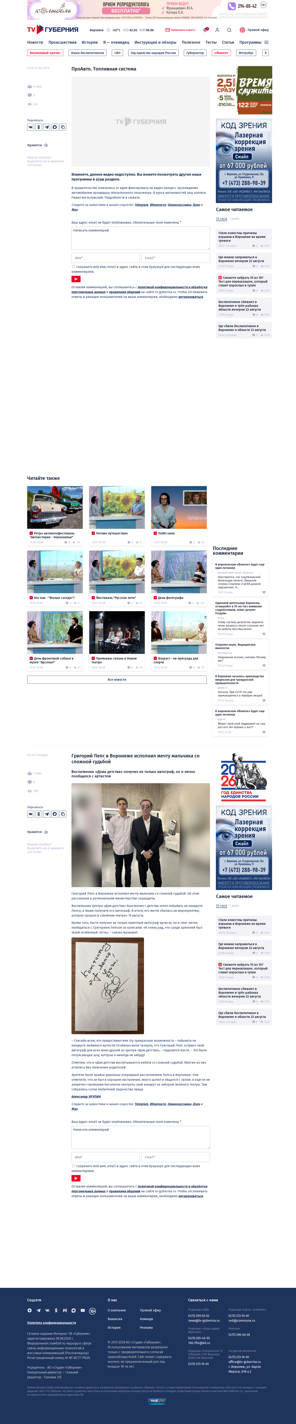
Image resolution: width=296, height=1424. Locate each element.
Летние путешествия (112, 533)
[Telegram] (38, 1311)
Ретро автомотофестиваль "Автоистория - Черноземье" (52, 535)
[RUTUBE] (65, 1311)
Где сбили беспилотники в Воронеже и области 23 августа (242, 328)
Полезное (191, 42)
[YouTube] (82, 1311)
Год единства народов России (153, 53)
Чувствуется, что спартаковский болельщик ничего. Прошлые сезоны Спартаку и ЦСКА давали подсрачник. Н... (239, 582)
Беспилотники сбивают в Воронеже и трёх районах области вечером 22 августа (239, 305)
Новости (35, 42)
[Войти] (217, 30)
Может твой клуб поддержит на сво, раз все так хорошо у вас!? (241, 725)
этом (100, 179)
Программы (250, 42)
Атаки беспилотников (87, 53)
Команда (146, 1319)
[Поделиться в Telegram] (46, 127)
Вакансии (115, 1319)
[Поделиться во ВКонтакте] (30, 127)
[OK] (56, 1311)
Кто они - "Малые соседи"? (54, 598)
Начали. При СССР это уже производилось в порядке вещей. (240, 693)
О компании (117, 1310)
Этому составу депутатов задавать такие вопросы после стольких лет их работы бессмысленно (241, 625)
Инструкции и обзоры (155, 42)
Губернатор (195, 53)
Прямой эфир (258, 30)
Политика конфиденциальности (51, 1323)
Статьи (228, 42)
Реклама (146, 1328)
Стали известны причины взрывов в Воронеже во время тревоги (242, 237)
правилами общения (124, 292)
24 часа (221, 219)
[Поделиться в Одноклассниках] (38, 127)
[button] (265, 53)
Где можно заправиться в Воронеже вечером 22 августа (241, 259)
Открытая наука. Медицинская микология (235, 646)
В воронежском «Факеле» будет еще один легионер (240, 566)
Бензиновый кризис (45, 53)
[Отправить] (76, 279)
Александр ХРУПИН (86, 1096)
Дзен (196, 205)
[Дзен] (29, 1311)
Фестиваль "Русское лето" (116, 598)
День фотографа (170, 598)
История (114, 1328)
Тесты (211, 42)
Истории (90, 42)
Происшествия (63, 42)
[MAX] (73, 1311)
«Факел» (221, 53)
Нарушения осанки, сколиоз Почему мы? (242, 658)
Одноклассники (179, 205)
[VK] (47, 1311)
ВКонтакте (158, 205)
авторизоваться (190, 297)
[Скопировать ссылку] (62, 127)
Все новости (117, 679)
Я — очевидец (116, 42)
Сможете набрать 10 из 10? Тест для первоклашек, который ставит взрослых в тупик (243, 281)
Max (74, 210)
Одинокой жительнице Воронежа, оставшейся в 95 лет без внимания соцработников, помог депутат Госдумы (238, 608)
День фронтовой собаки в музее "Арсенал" (51, 660)
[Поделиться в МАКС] (54, 127)
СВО (117, 53)
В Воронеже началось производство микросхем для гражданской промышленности (239, 680)
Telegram (141, 205)
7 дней (234, 219)
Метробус (246, 53)
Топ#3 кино (166, 533)
